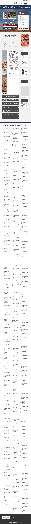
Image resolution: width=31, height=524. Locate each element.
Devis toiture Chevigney (7, 425)
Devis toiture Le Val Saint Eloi (24, 378)
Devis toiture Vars (24, 387)
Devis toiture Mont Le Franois (15, 453)
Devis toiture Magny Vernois (15, 370)
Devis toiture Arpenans (7, 180)
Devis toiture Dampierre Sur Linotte (7, 509)
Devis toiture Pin (24, 162)
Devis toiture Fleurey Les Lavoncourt (15, 203)
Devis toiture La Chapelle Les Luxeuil (7, 376)
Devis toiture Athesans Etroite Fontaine (7, 184)
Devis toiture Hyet (15, 309)
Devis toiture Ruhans (24, 251)
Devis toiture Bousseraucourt (6, 302)
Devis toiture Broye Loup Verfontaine (7, 320)
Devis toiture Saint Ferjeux (24, 266)
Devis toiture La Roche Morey (16, 472)
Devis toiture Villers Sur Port (25, 474)
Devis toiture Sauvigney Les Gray (24, 303)
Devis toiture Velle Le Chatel (24, 415)
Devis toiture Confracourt (7, 458)
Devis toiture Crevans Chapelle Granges (6, 489)
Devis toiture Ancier (6, 162)
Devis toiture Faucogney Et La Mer (15, 184)
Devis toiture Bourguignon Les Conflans (7, 293)
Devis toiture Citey (6, 433)
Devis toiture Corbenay (7, 461)
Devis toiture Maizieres (16, 379)
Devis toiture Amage (6, 147)
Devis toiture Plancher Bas (24, 168)
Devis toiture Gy (15, 299)
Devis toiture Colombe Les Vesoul (7, 445)
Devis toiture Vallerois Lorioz (24, 376)
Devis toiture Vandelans (25, 380)
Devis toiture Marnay (15, 396)
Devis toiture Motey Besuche (15, 475)
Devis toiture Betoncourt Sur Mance (7, 261)
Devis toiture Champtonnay (6, 369)
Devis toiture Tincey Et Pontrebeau (24, 347)
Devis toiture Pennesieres (23, 153)
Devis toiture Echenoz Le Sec (16, 150)
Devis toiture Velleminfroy (23, 418)
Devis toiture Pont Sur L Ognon (24, 183)
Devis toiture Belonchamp (5, 246)
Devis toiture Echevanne (16, 152)
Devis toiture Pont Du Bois (24, 181)
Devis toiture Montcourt (16, 440)
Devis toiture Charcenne (7, 380)
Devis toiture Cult (6, 500)
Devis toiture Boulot (6, 287)
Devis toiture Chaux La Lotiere (7, 414)
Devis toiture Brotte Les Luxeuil (7, 315)
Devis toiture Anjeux (6, 170)
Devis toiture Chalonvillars (5, 353)
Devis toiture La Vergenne (24, 431)
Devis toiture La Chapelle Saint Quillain (7, 378)
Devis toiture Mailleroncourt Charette (15, 373)
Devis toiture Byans (6, 339)
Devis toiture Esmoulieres (14, 163)
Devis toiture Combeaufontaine (6, 451)
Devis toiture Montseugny (14, 464)
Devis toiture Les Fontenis (15, 213)
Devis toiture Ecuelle (15, 155)
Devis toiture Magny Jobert (15, 365)
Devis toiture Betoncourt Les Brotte (7, 253)
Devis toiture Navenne (16, 482)
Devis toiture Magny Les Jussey (16, 367)
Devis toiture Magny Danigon (15, 362)
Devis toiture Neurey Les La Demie (15, 487)
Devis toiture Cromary (7, 492)
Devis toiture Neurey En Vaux (16, 484)
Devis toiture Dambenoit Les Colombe (7, 504)
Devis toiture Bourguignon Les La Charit (7, 295)
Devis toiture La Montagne (15, 427)
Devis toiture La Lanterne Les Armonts (15, 321)
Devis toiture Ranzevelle (25, 215)
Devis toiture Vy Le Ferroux (24, 501)
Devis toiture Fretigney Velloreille (16, 250)
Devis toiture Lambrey (16, 317)
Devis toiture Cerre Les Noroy (7, 349)
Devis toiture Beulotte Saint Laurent (6, 264)
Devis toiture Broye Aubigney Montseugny (7, 322)
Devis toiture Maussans (16, 398)
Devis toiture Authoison (7, 196)
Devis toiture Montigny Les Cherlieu (15, 445)
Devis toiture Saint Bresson (24, 261)
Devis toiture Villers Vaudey (24, 479)
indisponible (5, 1)
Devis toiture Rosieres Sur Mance (24, 248)
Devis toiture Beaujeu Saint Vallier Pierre (6, 236)
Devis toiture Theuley (24, 341)
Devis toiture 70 (15, 7)
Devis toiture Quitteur (24, 209)
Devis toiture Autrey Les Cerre (7, 200)
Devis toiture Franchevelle (14, 235)
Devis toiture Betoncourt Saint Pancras (7, 259)
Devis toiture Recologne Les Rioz (24, 223)
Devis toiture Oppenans (25, 136)
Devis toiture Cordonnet (7, 466)
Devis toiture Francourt (16, 237)
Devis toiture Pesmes (24, 159)
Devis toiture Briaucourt (7, 312)
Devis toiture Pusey (24, 199)
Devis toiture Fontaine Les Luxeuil (15, 211)
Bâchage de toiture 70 (6, 7)
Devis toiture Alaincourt (7, 146)
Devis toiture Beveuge (7, 265)
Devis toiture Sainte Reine (24, 287)
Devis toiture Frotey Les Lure (16, 257)
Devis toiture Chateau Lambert (6, 401)
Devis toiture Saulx (24, 301)
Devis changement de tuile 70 (21, 7)
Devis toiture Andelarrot (7, 165)
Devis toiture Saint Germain (24, 270)
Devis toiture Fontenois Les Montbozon (15, 218)
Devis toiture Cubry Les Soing (7, 497)
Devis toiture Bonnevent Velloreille (7, 272)
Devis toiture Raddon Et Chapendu (24, 212)
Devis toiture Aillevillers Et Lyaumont (7, 138)
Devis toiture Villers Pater (24, 471)
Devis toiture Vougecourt (25, 493)
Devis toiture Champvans (7, 370)
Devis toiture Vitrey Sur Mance (24, 486)
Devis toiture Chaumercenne (6, 406)
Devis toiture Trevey (24, 358)
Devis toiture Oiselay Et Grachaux (24, 133)
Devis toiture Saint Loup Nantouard (24, 274)
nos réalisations (8, 28)
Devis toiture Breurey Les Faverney (7, 309)
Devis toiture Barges (6, 219)
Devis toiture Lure (15, 346)
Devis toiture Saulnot (24, 299)
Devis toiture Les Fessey (16, 195)
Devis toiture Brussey (6, 324)
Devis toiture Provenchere (23, 196)
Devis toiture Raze (24, 219)
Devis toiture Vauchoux (25, 389)
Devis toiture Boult (6, 289)
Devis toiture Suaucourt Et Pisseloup (24, 334)
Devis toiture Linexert (15, 336)
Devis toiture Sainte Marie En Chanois (24, 282)
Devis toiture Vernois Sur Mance (24, 438)
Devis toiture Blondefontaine (6, 268)
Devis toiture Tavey (24, 337)
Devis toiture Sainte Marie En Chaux (24, 284)
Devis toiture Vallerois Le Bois (24, 373)
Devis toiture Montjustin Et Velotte (16, 450)
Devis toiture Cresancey (7, 485)
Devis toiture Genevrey (16, 263)
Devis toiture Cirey (6, 430)
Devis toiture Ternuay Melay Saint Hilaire (24, 339)
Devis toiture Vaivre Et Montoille (24, 367)
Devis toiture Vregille (24, 496)
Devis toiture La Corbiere (7, 463)
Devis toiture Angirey (6, 168)
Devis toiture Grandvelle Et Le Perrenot (15, 285)
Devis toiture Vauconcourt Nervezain (24, 391)
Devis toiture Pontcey (24, 176)
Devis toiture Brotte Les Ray (7, 317)
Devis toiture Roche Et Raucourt (24, 237)
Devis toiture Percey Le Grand (24, 156)
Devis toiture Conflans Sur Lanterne (7, 456)
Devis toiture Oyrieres (24, 147)
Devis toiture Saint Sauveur (24, 291)
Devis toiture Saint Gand (25, 268)
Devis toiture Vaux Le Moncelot (24, 395)
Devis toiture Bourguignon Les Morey (7, 298)
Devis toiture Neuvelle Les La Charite (15, 494)
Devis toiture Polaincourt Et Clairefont (24, 173)
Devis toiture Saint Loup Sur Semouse (24, 277)
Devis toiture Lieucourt (16, 333)
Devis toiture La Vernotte (25, 440)
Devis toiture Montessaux (16, 443)
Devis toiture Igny (15, 311)
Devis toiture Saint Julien (25, 272)
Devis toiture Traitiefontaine (23, 349)
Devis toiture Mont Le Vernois (15, 458)
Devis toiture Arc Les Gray (6, 175)
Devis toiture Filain (15, 197)
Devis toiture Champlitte (7, 364)
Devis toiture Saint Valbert (24, 296)
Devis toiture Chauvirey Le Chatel (7, 409)
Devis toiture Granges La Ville (16, 288)
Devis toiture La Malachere (15, 382)
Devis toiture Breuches (7, 305)
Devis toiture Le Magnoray (15, 358)
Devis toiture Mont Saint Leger (16, 462)
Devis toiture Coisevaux (7, 440)
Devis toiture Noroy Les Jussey (24, 129)
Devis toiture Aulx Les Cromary (6, 193)
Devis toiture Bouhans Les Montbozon (6, 284)
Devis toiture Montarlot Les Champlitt (15, 431)
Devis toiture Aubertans (7, 187)
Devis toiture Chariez (6, 389)
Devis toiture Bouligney (7, 286)
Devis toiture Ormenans (25, 139)
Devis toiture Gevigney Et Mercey (16, 269)
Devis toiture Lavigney (16, 327)
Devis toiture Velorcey (24, 426)
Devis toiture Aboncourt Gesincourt (7, 130)
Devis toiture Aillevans (7, 136)
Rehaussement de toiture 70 (18, 6)
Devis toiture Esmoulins (16, 165)
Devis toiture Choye (6, 427)
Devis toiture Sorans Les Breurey (24, 330)
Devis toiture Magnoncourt (14, 356)
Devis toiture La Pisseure (25, 164)
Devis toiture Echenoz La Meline (16, 148)
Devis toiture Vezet (24, 443)
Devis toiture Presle (24, 191)
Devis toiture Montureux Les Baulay (15, 470)
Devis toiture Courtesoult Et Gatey (7, 481)
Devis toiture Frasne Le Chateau (16, 241)
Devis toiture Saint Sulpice (24, 294)
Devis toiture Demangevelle (15, 138)
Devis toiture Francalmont (14, 233)
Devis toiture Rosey (24, 244)
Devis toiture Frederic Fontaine (15, 243)
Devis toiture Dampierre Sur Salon (15, 129)
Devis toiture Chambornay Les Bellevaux (7, 355)
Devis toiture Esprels (15, 167)
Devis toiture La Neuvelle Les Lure (15, 497)
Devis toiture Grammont (16, 280)
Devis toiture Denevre (15, 141)
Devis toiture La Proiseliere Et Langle (24, 193)
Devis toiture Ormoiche (25, 141)
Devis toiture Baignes (7, 215)
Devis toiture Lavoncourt (16, 328)
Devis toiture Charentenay (5, 382)
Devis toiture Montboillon (16, 435)
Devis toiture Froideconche (14, 252)
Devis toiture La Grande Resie (24, 227)
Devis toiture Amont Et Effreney (7, 158)
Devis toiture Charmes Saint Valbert (7, 392)
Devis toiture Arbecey (6, 173)
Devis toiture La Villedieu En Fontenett (24, 451)
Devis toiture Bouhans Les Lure (7, 281)
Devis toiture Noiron (15, 506)
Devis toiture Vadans (24, 361)
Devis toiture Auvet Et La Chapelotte (7, 207)
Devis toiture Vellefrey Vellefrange (24, 408)
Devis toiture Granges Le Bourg (16, 290)
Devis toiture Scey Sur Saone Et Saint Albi (24, 310)
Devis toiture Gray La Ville (15, 296)
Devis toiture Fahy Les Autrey (16, 180)
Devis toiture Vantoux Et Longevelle (24, 384)
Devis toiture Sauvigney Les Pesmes (24, 306)
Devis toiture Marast (15, 393)
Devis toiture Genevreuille (14, 262)
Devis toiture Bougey (6, 275)
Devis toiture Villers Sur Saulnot (24, 476)
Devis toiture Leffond (15, 330)
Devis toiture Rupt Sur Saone (24, 253)
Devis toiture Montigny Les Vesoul (15, 448)
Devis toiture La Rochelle (25, 241)
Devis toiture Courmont (7, 478)
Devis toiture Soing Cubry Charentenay (24, 327)
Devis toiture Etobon (15, 171)
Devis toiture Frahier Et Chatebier (16, 230)
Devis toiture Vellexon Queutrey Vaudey (24, 422)
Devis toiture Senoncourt (25, 320)
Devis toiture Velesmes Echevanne (24, 398)
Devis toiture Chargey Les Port (6, 387)
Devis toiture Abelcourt (7, 128)
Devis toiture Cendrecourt (5, 346)
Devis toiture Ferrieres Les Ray (15, 191)
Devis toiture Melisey (15, 404)
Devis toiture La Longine (16, 342)
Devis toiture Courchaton (7, 475)
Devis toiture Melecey (15, 399)
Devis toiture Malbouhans (14, 386)
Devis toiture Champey (7, 362)
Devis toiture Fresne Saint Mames (16, 246)
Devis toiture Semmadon (25, 316)
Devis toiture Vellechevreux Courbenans (23, 402)
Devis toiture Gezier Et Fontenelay (15, 271)
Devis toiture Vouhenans (25, 495)
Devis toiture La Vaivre (25, 364)
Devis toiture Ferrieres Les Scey (15, 194)
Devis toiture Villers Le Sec (25, 466)
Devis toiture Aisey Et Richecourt (6, 144)
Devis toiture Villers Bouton (24, 459)
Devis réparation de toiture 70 (28, 7)
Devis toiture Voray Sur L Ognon (24, 491)
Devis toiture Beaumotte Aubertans (7, 238)
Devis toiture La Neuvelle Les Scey (15, 499)
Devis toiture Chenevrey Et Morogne (7, 424)
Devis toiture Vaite (24, 363)
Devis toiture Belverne (7, 248)
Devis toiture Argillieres (7, 177)
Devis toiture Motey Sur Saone (16, 477)
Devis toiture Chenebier (7, 421)
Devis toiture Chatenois (7, 404)
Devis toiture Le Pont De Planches (24, 178)
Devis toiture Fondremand (14, 208)
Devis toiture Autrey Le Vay (7, 205)
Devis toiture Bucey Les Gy (7, 328)
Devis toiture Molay (15, 423)
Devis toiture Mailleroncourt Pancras (15, 375)
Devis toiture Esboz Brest (16, 161)
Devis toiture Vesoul (24, 442)
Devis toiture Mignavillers (16, 417)
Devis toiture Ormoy (24, 142)
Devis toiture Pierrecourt (25, 161)
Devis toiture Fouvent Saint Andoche (15, 228)
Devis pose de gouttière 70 (3, 7)
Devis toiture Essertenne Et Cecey (15, 169)
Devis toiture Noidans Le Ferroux (16, 502)
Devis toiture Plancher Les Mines (24, 170)
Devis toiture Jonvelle (15, 314)
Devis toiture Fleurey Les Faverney (15, 201)
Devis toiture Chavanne (7, 418)
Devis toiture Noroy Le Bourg (16, 509)
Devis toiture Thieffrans (25, 343)
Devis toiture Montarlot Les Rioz (16, 433)
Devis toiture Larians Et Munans (16, 323)
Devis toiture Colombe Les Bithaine (7, 443)
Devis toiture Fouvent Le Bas (16, 225)
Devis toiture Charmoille (7, 393)
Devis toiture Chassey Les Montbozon (6, 396)
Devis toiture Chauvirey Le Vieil (7, 411)
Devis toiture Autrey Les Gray (7, 202)
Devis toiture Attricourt (7, 186)
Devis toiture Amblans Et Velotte (7, 154)
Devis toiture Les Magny (16, 360)
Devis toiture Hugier (15, 306)
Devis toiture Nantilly (15, 479)
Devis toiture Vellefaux (25, 406)
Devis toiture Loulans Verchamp (15, 345)
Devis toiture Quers (24, 206)
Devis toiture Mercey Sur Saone (16, 409)
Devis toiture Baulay (6, 232)
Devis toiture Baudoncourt (5, 230)
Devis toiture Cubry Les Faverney (7, 494)
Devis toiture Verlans (24, 436)
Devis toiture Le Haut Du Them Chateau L (15, 301)
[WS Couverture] (15, 3)
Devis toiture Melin (15, 401)
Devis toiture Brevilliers (7, 311)
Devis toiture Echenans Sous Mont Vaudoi (15, 145)
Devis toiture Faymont (16, 187)
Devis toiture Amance (6, 149)
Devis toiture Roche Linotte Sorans (24, 239)
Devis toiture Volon (24, 489)
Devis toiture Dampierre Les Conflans (7, 507)
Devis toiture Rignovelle (25, 231)
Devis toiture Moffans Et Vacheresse (15, 420)
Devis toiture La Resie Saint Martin (24, 229)
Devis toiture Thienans (25, 344)
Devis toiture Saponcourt (25, 298)
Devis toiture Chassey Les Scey (7, 398)
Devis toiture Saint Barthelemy (23, 259)
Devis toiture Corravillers (7, 469)
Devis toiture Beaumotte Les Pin (7, 241)
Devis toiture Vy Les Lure (25, 503)
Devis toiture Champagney (5, 360)
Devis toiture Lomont (15, 339)
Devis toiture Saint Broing (24, 264)
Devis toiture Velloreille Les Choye (24, 424)
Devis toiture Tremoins (25, 355)
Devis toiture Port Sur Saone (24, 186)
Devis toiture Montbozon (16, 437)
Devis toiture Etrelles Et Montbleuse (15, 173)
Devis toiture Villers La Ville (25, 464)
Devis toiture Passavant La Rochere (24, 151)
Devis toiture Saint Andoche (24, 256)
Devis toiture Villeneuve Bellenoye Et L (24, 455)
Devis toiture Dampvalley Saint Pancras (15, 134)
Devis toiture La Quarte (25, 203)
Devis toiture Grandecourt (14, 283)
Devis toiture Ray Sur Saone (24, 217)
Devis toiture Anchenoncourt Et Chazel (7, 160)
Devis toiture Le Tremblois (24, 353)
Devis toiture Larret (15, 325)
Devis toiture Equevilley (16, 158)
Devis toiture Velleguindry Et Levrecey (24, 412)
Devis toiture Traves (24, 351)
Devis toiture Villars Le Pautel (24, 449)
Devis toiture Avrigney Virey (7, 212)
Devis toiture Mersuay (15, 411)
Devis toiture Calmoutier (7, 341)
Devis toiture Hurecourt (16, 308)
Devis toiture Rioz (24, 234)
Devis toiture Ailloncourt (7, 140)
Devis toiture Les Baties (7, 226)
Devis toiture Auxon (6, 209)
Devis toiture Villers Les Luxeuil (24, 469)
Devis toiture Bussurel (7, 336)
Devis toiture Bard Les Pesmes (7, 217)
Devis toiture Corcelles (7, 464)
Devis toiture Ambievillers (5, 151)
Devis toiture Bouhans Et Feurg (7, 279)
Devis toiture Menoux (15, 407)
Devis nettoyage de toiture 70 (25, 7)
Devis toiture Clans (6, 437)
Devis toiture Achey (6, 132)
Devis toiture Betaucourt (7, 251)
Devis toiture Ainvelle (6, 142)
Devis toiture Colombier (7, 447)
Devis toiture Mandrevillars (14, 390)
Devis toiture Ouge (24, 144)
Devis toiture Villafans (24, 445)
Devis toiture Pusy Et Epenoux (24, 201)
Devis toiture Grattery (15, 292)
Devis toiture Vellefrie (24, 410)
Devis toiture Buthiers (7, 338)
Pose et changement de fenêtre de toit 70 (11, 7)
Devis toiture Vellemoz (25, 419)
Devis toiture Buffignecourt (5, 333)
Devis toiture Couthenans (5, 483)
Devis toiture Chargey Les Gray (6, 385)
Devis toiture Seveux (24, 325)
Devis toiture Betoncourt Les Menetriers (7, 256)
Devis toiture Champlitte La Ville (7, 366)
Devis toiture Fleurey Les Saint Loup (15, 206)
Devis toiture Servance (25, 322)
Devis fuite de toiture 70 (9, 7)
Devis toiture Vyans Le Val (25, 499)
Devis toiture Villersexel (25, 461)
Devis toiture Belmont (7, 244)
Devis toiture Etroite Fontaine (15, 176)
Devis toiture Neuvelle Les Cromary (15, 492)
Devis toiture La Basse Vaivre (7, 223)
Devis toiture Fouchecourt (14, 221)
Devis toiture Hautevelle (16, 303)
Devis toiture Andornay (7, 167)
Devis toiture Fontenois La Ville (16, 216)
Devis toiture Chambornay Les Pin (6, 358)
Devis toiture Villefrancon (25, 453)
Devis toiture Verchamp (25, 429)
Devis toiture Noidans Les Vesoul (16, 505)
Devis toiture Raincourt (25, 213)
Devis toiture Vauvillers (25, 393)
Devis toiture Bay (6, 233)
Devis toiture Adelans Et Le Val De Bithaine (6, 134)
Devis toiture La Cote (6, 472)
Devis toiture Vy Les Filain (24, 507)
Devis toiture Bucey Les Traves (7, 330)
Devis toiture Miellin (15, 414)
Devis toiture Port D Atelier (24, 511)
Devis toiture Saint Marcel (24, 279)
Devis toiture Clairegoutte (5, 435)
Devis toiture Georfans (16, 265)
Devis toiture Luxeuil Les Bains (16, 349)
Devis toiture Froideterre (16, 254)
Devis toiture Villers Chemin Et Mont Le (15, 455)
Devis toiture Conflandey (7, 454)
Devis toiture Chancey (7, 372)
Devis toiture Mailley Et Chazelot (16, 378)
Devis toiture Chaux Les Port (7, 416)
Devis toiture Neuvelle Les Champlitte (15, 489)
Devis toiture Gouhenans (16, 277)
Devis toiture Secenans (25, 313)
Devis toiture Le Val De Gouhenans (24, 371)
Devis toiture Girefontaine (14, 274)
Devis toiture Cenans (6, 344)
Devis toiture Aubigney (7, 189)
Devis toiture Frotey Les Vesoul (16, 259)
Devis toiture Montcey (15, 438)
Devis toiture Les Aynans (7, 213)
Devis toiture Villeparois (25, 457)
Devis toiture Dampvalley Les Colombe (15, 131)
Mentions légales (20, 522)
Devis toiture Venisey (24, 433)
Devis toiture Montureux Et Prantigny (15, 467)
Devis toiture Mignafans (16, 416)
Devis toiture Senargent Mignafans (24, 319)
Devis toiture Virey (24, 482)
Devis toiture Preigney (25, 189)
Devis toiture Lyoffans (15, 352)
